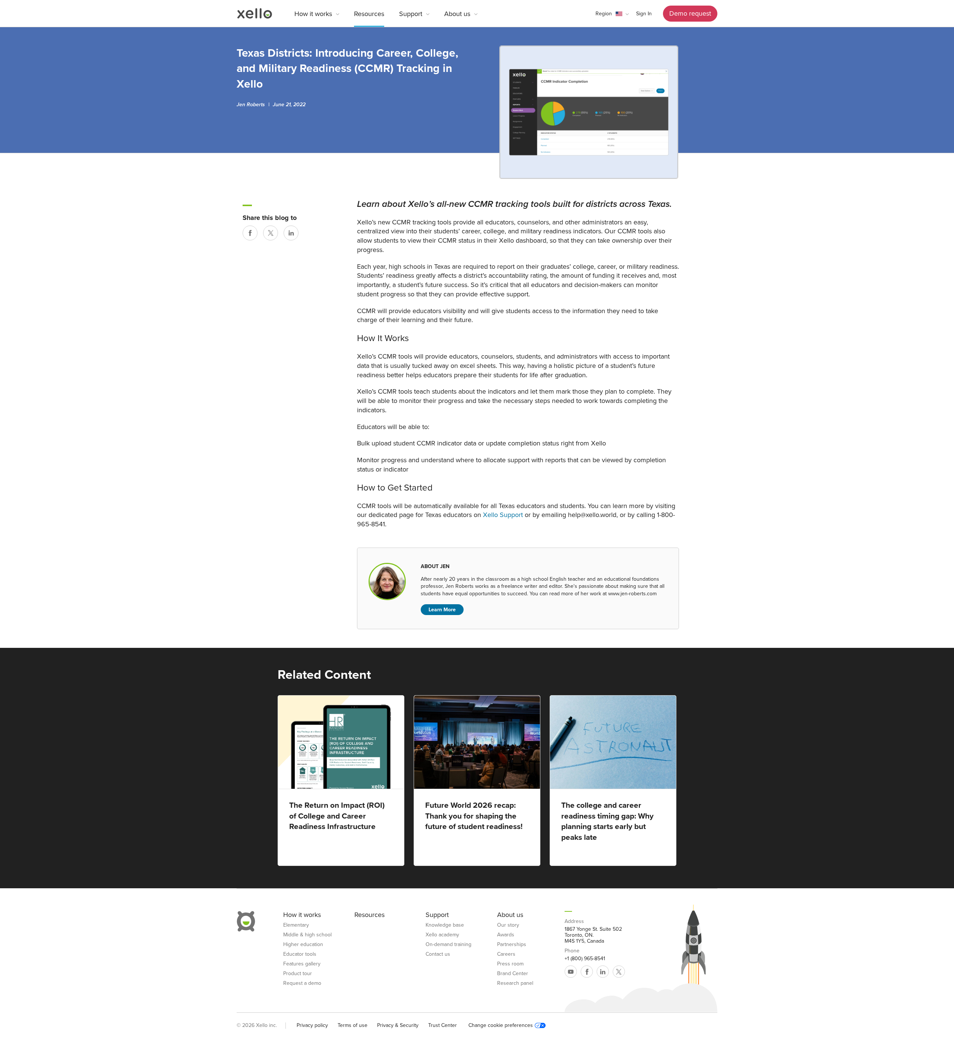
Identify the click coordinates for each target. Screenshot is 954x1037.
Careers (506, 954)
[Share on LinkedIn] (291, 233)
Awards (505, 935)
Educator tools (299, 954)
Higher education (303, 945)
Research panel (515, 983)
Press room (510, 964)
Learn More (442, 609)
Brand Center (512, 974)
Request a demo (302, 983)
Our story (508, 925)
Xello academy (442, 935)
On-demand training (448, 945)
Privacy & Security (397, 1025)
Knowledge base (445, 925)
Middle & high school (307, 935)
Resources (369, 14)
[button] (612, 13)
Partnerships (511, 945)
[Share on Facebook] (250, 233)
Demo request (690, 13)
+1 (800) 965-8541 (585, 959)
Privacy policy (312, 1025)
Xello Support (503, 515)
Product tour (297, 974)
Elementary (296, 925)
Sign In (644, 13)
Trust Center (442, 1025)
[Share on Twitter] (270, 233)
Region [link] (604, 13)
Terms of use (352, 1025)
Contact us (438, 954)
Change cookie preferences (500, 1025)
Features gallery (301, 964)
